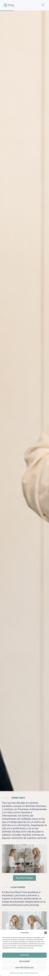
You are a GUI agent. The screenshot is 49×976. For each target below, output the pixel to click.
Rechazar (24, 961)
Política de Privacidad (16, 973)
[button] (45, 933)
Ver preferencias (24, 968)
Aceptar (24, 955)
